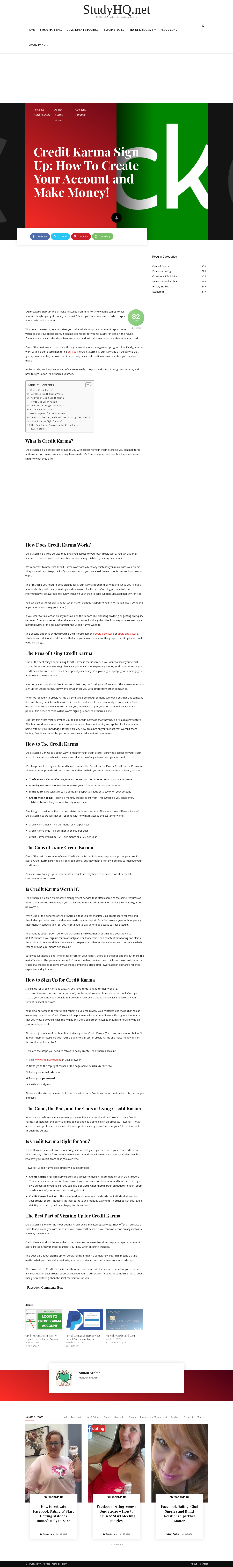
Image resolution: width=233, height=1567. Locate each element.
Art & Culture (93, 1417)
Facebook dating (53, 1497)
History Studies (113, 29)
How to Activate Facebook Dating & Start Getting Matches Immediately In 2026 (53, 1513)
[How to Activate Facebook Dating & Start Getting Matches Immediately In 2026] (53, 1463)
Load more (115, 1544)
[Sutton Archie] (66, 1378)
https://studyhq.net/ (88, 1377)
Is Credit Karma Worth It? (43, 409)
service (72, 351)
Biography (119, 1417)
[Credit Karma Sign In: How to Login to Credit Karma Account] (43, 1320)
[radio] (84, 794)
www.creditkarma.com (48, 1059)
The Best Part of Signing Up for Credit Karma (55, 424)
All (65, 1417)
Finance (80, 114)
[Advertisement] (116, 78)
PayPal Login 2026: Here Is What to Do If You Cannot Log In (83, 1337)
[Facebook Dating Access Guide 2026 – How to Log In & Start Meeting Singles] (116, 1463)
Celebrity (175, 1417)
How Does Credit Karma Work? (46, 393)
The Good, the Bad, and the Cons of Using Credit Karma (60, 417)
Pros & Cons (169, 29)
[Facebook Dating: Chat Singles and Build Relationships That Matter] (179, 1463)
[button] (203, 26)
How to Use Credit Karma (43, 401)
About (194, 1563)
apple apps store (128, 633)
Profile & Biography (142, 29)
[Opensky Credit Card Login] (124, 1320)
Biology (132, 1417)
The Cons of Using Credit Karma (47, 405)
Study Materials (51, 29)
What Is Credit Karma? (41, 389)
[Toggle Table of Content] (87, 385)
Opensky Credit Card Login (120, 1335)
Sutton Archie (59, 117)
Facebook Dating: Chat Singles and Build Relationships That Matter (179, 1513)
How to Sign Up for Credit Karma (47, 413)
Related (39, 428)
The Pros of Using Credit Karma (47, 397)
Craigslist (188, 1417)
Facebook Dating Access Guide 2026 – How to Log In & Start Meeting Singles (116, 1513)
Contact (204, 1563)
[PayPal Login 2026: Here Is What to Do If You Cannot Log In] (84, 1320)
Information (36, 45)
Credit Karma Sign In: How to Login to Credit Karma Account (42, 1337)
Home (31, 29)
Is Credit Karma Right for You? (46, 421)
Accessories (77, 1417)
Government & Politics (82, 29)
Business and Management (153, 1417)
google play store (103, 633)
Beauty (107, 1417)
